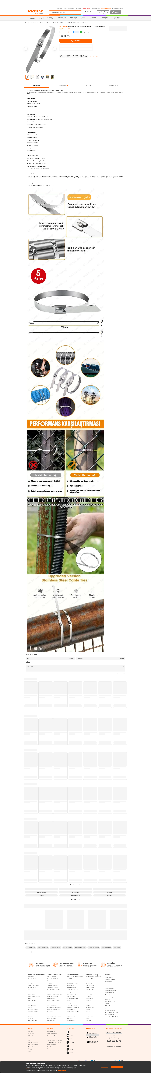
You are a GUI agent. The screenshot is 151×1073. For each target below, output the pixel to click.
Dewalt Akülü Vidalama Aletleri (53, 1009)
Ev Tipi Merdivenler (71, 996)
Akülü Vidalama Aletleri (33, 1011)
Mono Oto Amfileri (70, 1014)
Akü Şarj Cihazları (89, 1016)
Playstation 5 (107, 999)
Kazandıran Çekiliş (109, 997)
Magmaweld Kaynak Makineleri (54, 1007)
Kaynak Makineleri (90, 987)
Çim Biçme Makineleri (90, 1007)
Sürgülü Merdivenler (71, 1016)
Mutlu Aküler (50, 1011)
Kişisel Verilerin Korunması (33, 1042)
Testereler (88, 1009)
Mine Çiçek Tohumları (71, 981)
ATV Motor (30, 983)
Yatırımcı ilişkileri (31, 1035)
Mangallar (30, 1007)
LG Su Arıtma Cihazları (52, 1005)
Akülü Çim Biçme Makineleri (72, 989)
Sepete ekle (77, 40)
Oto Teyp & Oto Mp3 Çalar (91, 1014)
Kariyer (29, 1040)
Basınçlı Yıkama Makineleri (34, 992)
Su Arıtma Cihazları (32, 987)
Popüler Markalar (108, 983)
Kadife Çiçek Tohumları (71, 994)
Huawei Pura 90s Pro (109, 992)
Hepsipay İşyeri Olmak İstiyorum (54, 1035)
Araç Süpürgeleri (89, 978)
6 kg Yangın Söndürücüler (72, 1003)
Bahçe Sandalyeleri (90, 985)
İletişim (29, 1051)
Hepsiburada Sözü (109, 977)
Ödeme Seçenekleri (51, 1044)
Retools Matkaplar (51, 998)
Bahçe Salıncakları (32, 1000)
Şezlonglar (88, 992)
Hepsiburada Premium (106, 8)
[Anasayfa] (25, 22)
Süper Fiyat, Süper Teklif (69, 8)
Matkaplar (88, 1005)
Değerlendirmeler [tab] (62, 85)
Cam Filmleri (88, 1000)
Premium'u (37, 13)
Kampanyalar (78, 8)
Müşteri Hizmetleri (96, 8)
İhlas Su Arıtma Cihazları (52, 981)
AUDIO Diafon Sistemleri (52, 996)
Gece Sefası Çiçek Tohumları (73, 1011)
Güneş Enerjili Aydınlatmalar (34, 996)
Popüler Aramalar (108, 981)
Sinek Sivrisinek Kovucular (33, 985)
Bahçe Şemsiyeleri (32, 1005)
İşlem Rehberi (50, 1049)
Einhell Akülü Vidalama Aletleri (53, 1000)
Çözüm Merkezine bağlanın (113, 1032)
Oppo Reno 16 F (108, 1008)
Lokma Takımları (89, 998)
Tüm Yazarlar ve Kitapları (110, 979)
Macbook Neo (108, 994)
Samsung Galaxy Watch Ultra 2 (111, 1016)
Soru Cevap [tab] (88, 85)
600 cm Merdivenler (71, 1020)
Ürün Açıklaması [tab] (36, 85)
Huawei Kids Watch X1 (109, 988)
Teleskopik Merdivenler (71, 987)
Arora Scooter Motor (51, 1003)
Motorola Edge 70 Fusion (110, 1001)
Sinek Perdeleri (31, 994)
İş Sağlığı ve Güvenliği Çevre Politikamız (36, 1049)
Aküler (29, 998)
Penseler (87, 1018)
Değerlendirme (72, 28)
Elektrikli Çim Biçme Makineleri (73, 1007)
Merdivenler (30, 1018)
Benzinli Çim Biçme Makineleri (73, 992)
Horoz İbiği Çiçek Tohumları (72, 983)
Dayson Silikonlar (51, 992)
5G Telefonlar (107, 1005)
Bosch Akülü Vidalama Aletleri (53, 989)
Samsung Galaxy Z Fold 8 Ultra (111, 1012)
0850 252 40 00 (114, 1041)
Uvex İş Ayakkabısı (51, 1014)
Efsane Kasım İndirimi (109, 986)
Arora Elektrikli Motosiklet (52, 987)
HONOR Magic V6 (108, 1019)
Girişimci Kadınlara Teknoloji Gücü (54, 1040)
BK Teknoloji (63, 26)
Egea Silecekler (70, 1018)
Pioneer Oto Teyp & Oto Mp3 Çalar (54, 994)
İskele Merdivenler (70, 985)
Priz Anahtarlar (89, 994)
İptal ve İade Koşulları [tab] (113, 85)
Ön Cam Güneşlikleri (90, 989)
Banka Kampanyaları (51, 1046)
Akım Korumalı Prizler (32, 1020)
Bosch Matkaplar (51, 1020)
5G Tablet (107, 1003)
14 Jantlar (69, 1000)
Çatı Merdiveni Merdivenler (72, 998)
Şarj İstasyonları (89, 983)
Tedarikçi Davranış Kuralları (53, 1038)
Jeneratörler (30, 1016)
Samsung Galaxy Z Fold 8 (110, 1010)
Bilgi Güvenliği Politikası (33, 1044)
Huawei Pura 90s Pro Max (110, 990)
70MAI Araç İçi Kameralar (52, 985)
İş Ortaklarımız (31, 1033)
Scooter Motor (31, 981)
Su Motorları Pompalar (33, 1009)
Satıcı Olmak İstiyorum (52, 1033)
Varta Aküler (49, 983)
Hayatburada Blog (51, 1031)
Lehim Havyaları (89, 1011)
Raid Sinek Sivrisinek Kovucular (54, 1016)
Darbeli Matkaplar (70, 978)
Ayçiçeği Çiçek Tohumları (72, 1005)
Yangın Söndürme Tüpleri (33, 1014)
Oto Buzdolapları (89, 981)
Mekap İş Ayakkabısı (51, 1018)
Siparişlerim (59, 8)
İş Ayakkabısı (88, 996)
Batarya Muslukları (90, 1020)
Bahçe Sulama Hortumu (91, 1003)
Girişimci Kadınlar (86, 8)
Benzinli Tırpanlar (32, 1003)
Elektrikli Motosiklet (32, 978)
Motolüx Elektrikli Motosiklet (53, 978)
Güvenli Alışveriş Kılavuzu (33, 1046)
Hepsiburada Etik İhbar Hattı (114, 1046)
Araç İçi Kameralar (32, 989)
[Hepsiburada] (35, 11)
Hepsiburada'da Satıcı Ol (117, 8)
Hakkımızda (30, 1031)
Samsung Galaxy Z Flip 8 (110, 1014)
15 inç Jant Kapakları (71, 1009)
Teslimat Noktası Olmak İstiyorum (54, 1042)
